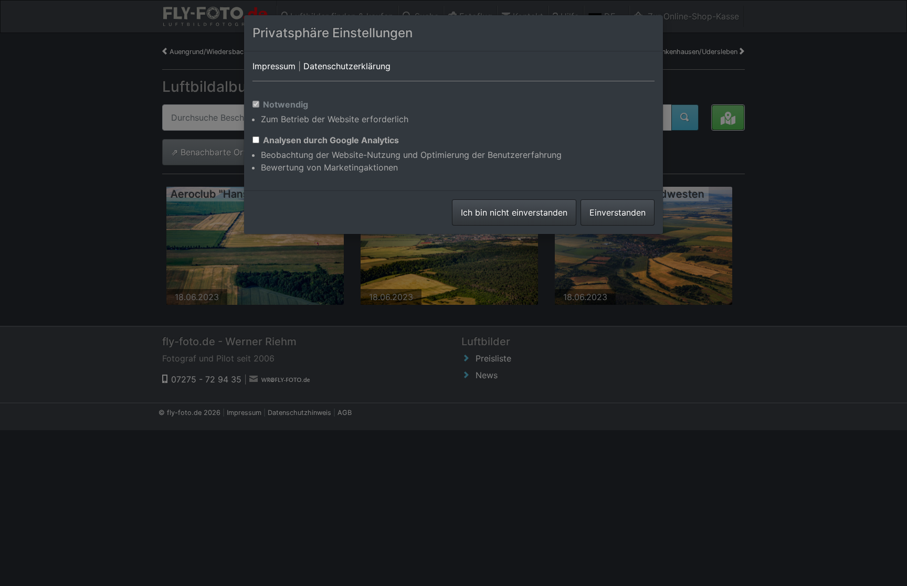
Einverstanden (617, 212)
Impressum (274, 66)
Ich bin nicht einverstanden (514, 212)
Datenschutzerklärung (347, 66)
